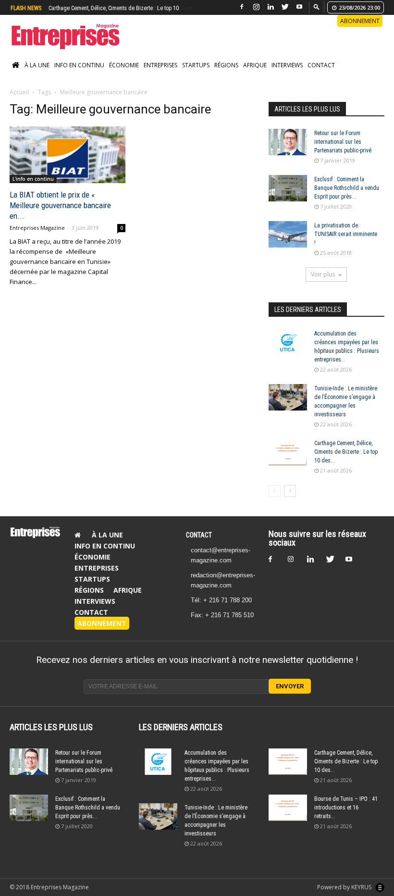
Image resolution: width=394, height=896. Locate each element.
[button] (316, 6)
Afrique (255, 65)
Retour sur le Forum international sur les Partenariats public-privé (342, 142)
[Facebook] (241, 7)
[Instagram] (256, 7)
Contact (321, 65)
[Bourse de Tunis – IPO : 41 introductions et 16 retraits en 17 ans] (288, 808)
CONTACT (199, 535)
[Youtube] (299, 7)
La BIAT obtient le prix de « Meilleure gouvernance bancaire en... (60, 205)
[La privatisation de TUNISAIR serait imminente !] (288, 234)
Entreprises (160, 65)
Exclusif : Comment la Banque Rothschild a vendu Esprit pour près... (346, 188)
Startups (195, 65)
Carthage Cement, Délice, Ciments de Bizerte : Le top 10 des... (346, 452)
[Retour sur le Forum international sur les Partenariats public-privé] (288, 142)
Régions (226, 65)
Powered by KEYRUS (345, 887)
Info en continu (79, 65)
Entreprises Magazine (37, 227)
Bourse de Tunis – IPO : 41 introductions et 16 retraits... (346, 808)
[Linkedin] (270, 7)
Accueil (19, 92)
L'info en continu (33, 178)
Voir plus (323, 274)
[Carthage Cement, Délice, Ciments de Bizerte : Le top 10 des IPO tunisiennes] (288, 452)
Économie (124, 65)
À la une (37, 65)
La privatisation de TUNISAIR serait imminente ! (345, 234)
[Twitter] (285, 7)
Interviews (287, 65)
